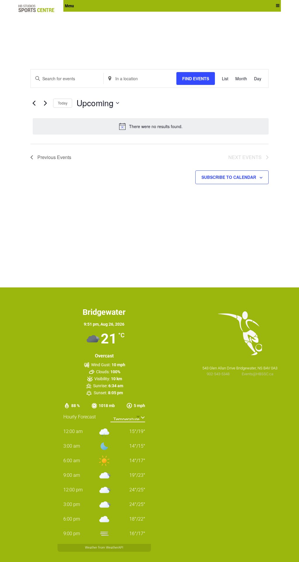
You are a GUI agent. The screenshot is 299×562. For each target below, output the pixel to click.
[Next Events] (45, 103)
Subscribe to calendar (228, 177)
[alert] (151, 126)
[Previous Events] (33, 103)
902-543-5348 (218, 374)
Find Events (195, 78)
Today (62, 102)
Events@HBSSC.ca (257, 374)
